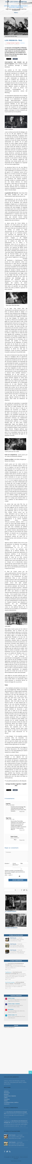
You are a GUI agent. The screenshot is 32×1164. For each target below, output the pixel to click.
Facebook (22, 890)
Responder (22, 811)
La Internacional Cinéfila (11, 1102)
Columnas (22, 43)
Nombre (7, 863)
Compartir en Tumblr (15, 59)
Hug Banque (8, 972)
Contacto (6, 1104)
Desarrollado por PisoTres (16, 1160)
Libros (6, 1097)
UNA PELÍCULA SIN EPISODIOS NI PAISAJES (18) (13, 973)
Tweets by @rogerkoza (9, 1027)
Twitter (24, 890)
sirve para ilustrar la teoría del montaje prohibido (16, 654)
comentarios (16, 44)
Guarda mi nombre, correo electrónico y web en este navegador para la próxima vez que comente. (15, 872)
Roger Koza (8, 818)
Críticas (6, 1091)
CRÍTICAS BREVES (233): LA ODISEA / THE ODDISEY (14, 983)
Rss (27, 890)
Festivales (7, 1092)
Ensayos (6, 1094)
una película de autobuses (13, 478)
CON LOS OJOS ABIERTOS (16, 2)
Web (22, 863)
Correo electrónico (16, 864)
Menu (16, 12)
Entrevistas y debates (10, 1096)
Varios (6, 1100)
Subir (30, 1072)
